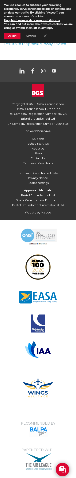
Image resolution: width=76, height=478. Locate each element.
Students (38, 138)
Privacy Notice (38, 178)
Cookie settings (38, 182)
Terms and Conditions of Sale (38, 173)
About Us (38, 148)
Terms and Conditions (38, 163)
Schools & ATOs (38, 143)
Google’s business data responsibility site (32, 20)
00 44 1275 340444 (38, 131)
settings (46, 28)
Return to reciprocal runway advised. (35, 44)
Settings (31, 35)
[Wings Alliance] (38, 297)
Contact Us (38, 158)
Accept (12, 35)
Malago (46, 212)
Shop (38, 153)
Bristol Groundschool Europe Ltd (38, 200)
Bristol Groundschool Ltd (38, 195)
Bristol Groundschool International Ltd (38, 205)
